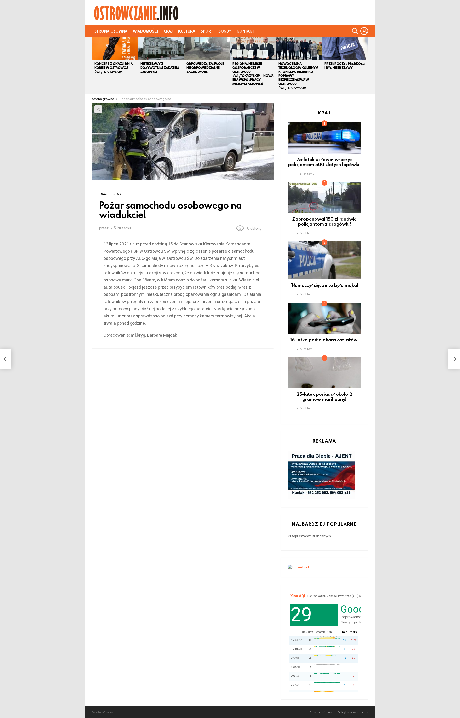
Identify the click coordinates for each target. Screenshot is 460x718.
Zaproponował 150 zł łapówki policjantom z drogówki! (324, 221)
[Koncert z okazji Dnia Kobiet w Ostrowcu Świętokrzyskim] (115, 48)
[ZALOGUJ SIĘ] (364, 31)
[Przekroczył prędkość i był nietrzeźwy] (345, 48)
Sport (207, 31)
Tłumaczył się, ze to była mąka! (324, 285)
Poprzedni (94, 65)
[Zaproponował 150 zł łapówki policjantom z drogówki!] (324, 197)
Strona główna (110, 31)
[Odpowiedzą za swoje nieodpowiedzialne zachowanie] (207, 48)
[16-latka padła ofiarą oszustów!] (324, 318)
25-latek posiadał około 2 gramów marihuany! (324, 396)
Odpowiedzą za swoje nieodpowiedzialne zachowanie (205, 67)
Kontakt (245, 31)
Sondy (224, 31)
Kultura (186, 31)
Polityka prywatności (353, 712)
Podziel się (98, 109)
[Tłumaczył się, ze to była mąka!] (324, 260)
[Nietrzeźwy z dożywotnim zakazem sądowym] (161, 48)
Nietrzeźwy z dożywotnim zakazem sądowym (159, 67)
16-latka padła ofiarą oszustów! (324, 339)
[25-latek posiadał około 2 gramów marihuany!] (324, 372)
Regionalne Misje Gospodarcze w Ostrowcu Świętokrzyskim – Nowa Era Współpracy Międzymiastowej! (252, 73)
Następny (365, 65)
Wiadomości (145, 31)
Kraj (168, 31)
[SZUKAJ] (355, 31)
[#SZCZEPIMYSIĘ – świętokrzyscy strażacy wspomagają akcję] (6, 359)
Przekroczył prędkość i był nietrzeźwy (344, 65)
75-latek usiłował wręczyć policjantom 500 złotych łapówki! (324, 161)
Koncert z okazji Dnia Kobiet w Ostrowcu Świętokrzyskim (113, 67)
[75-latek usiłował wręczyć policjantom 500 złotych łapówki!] (324, 138)
